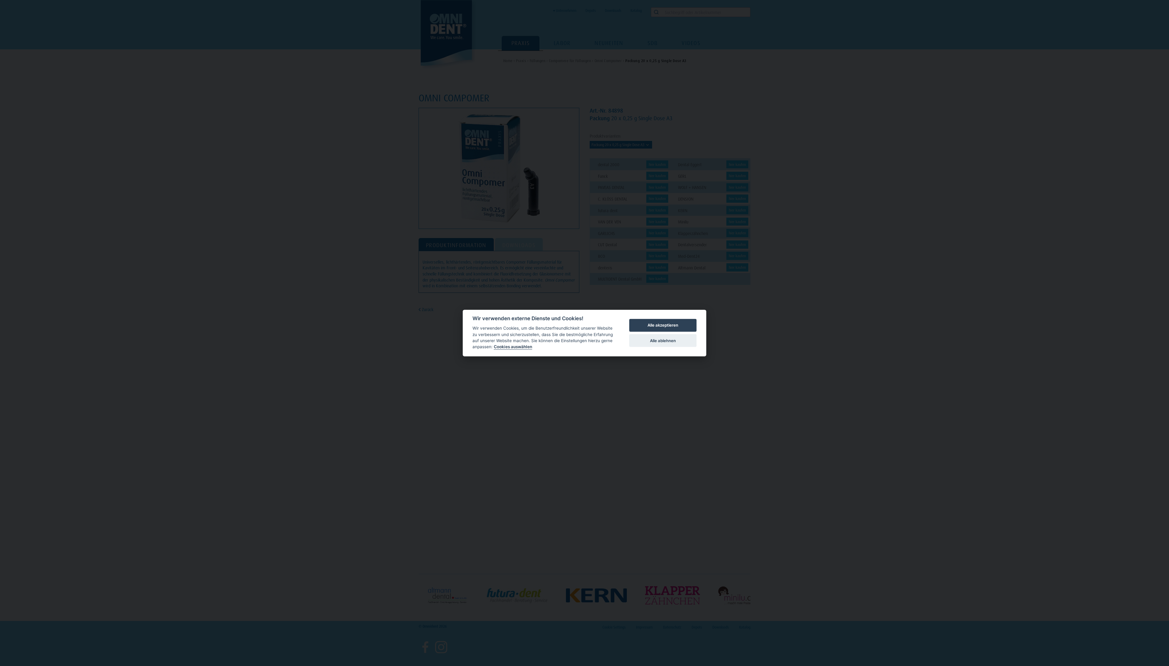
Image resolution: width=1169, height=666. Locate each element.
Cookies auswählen (513, 346)
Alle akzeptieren (663, 325)
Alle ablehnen (663, 340)
